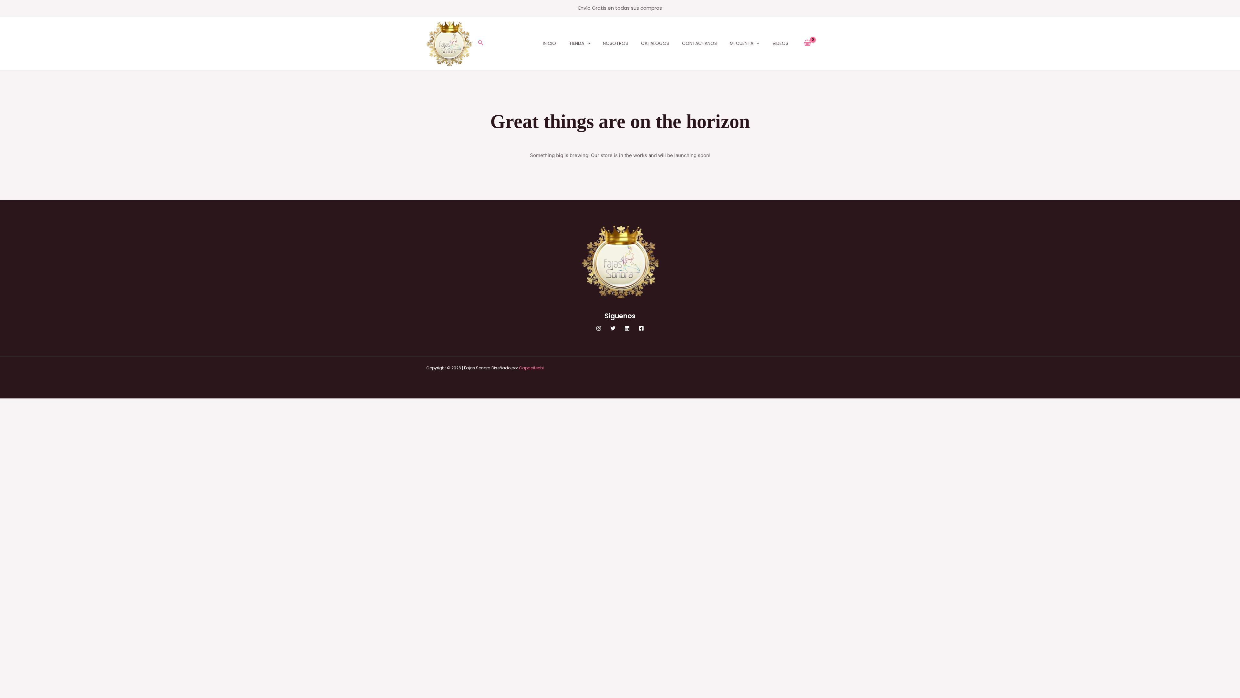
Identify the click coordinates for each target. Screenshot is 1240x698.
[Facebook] (641, 328)
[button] (481, 43)
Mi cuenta (741, 43)
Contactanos (699, 43)
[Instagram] (599, 328)
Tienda (576, 43)
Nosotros (615, 43)
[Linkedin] (627, 328)
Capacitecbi (531, 368)
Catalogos (655, 43)
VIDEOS (780, 43)
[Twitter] (613, 328)
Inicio (549, 43)
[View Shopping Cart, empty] (807, 43)
